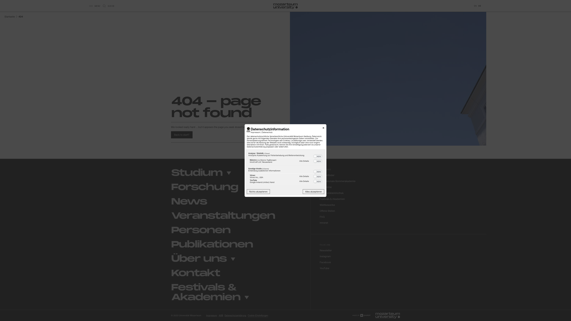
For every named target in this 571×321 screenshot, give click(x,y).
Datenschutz (267, 132)
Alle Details (304, 161)
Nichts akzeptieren (258, 191)
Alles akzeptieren (313, 191)
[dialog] (285, 160)
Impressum (255, 132)
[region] (285, 168)
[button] (315, 156)
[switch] (318, 156)
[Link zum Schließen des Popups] (323, 128)
